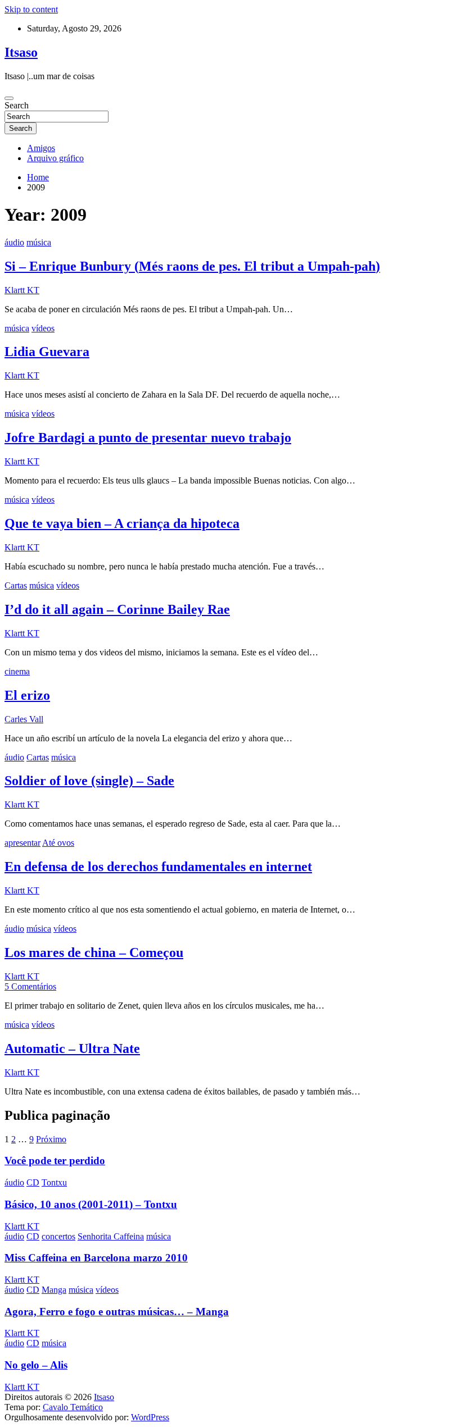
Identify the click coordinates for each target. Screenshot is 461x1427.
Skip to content (31, 9)
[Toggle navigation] (8, 98)
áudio (14, 242)
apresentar (22, 842)
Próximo (51, 1139)
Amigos (41, 148)
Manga (54, 1289)
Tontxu (54, 1182)
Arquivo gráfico (55, 158)
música (38, 242)
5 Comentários (30, 986)
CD (32, 1182)
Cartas (15, 585)
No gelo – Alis (35, 1365)
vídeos (43, 328)
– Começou (93, 952)
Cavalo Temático (73, 1407)
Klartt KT (21, 290)
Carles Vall (23, 719)
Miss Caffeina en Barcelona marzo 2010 (96, 1258)
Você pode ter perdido (54, 1160)
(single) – (89, 780)
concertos (58, 1236)
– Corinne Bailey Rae (117, 609)
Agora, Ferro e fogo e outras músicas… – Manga (116, 1311)
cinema (17, 671)
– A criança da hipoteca (121, 523)
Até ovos (58, 842)
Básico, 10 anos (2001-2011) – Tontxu (90, 1204)
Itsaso (21, 52)
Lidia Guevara (46, 351)
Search (16, 105)
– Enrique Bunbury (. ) (192, 266)
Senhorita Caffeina (111, 1236)
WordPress (150, 1417)
